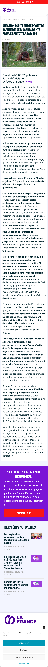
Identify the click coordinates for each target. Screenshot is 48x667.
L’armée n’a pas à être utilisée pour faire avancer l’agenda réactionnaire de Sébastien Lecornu (15, 562)
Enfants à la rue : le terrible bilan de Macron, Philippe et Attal (16, 585)
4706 (29, 81)
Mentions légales (24, 664)
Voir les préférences (24, 657)
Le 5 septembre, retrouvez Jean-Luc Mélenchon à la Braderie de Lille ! (16, 538)
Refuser (24, 650)
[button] (44, 627)
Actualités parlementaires (11, 19)
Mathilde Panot (27, 19)
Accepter (24, 643)
